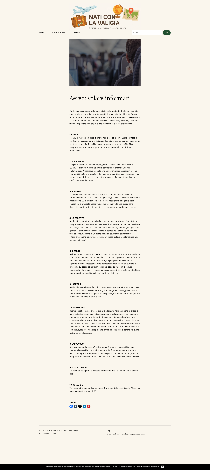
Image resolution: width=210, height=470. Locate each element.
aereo (109, 434)
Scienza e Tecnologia (70, 430)
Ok (162, 466)
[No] (207, 467)
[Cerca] (167, 32)
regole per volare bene (120, 434)
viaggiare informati (137, 434)
